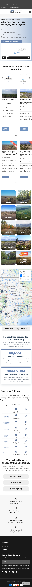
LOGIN (24, 7)
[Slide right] (19, 136)
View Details (5, 129)
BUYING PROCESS (14, 7)
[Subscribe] (28, 562)
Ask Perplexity (16, 489)
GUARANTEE (16, 1)
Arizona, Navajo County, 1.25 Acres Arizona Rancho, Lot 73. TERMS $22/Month (9, 153)
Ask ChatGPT (16, 476)
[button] (2, 11)
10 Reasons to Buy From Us (10, 41)
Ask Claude (16, 483)
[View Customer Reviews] (16, 78)
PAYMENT (3, 7)
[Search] (29, 16)
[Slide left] (12, 136)
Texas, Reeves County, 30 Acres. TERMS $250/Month (9, 100)
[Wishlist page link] (27, 12)
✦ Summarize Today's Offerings (16, 328)
